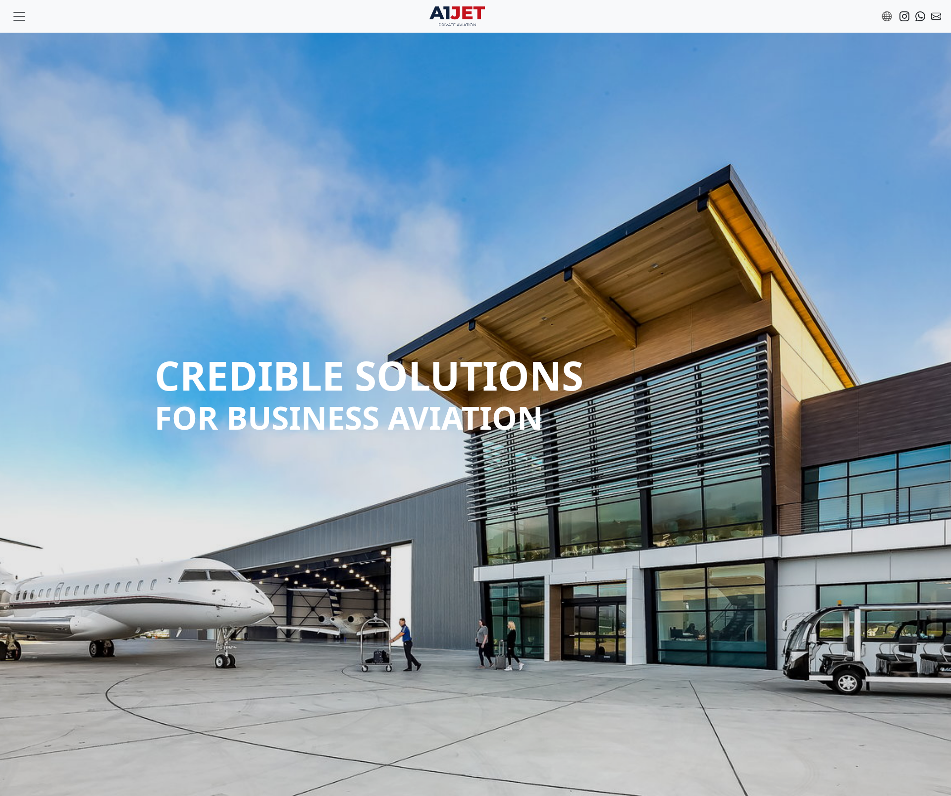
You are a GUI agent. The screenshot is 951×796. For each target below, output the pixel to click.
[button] (887, 16)
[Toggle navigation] (19, 16)
